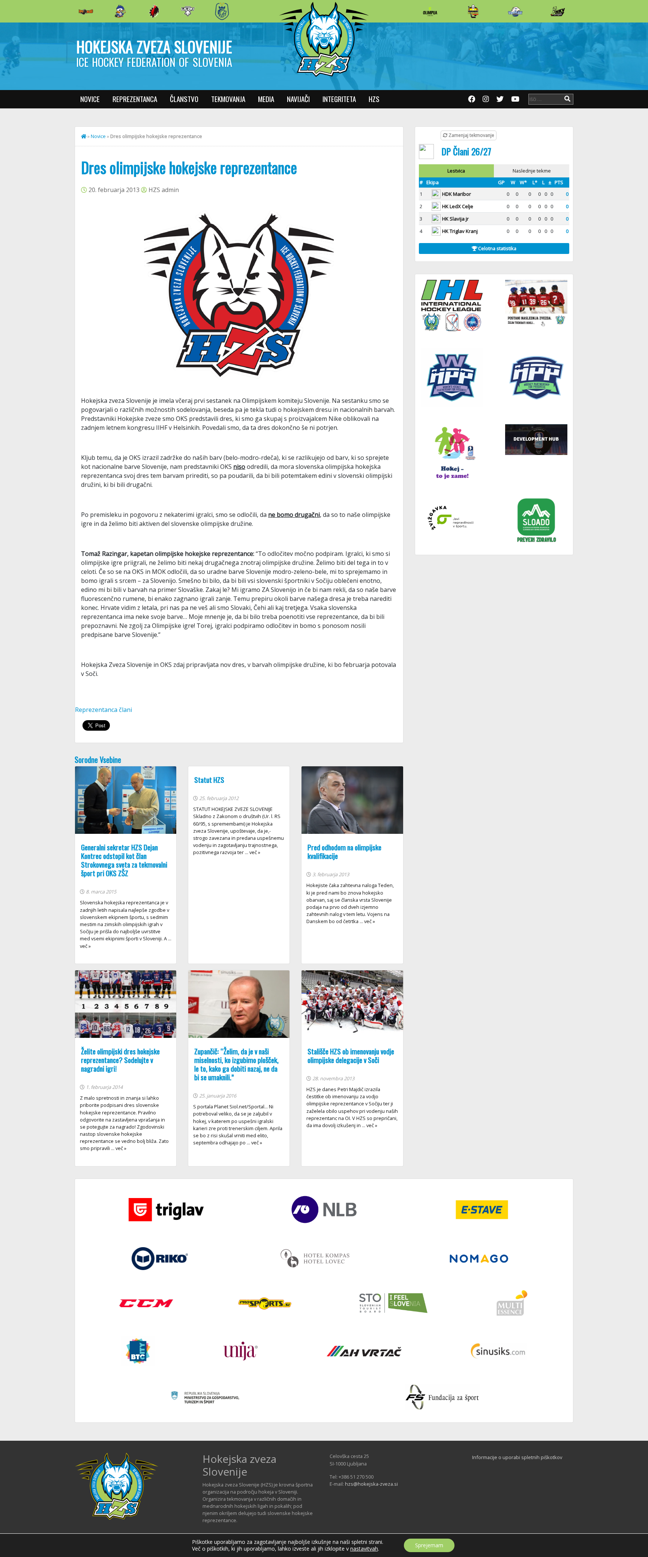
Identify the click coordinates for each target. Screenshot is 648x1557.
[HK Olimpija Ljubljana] (430, 11)
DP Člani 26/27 (466, 151)
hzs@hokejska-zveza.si (371, 1483)
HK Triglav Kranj (460, 231)
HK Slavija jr (455, 218)
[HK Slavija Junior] (472, 11)
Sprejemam (429, 1545)
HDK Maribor (456, 194)
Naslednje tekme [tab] (532, 170)
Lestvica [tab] (456, 170)
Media (266, 98)
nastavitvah (364, 1548)
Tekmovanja (228, 98)
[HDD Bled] (85, 11)
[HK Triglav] (515, 11)
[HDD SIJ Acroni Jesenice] (154, 11)
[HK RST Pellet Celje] (222, 11)
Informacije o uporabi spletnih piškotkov (517, 1457)
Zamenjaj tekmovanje (470, 135)
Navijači (298, 98)
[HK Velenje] (557, 11)
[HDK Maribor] (187, 11)
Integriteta (339, 98)
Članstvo (184, 98)
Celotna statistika (496, 248)
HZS (374, 98)
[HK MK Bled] (120, 11)
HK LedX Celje (457, 206)
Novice (90, 98)
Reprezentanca (134, 98)
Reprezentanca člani (103, 710)
